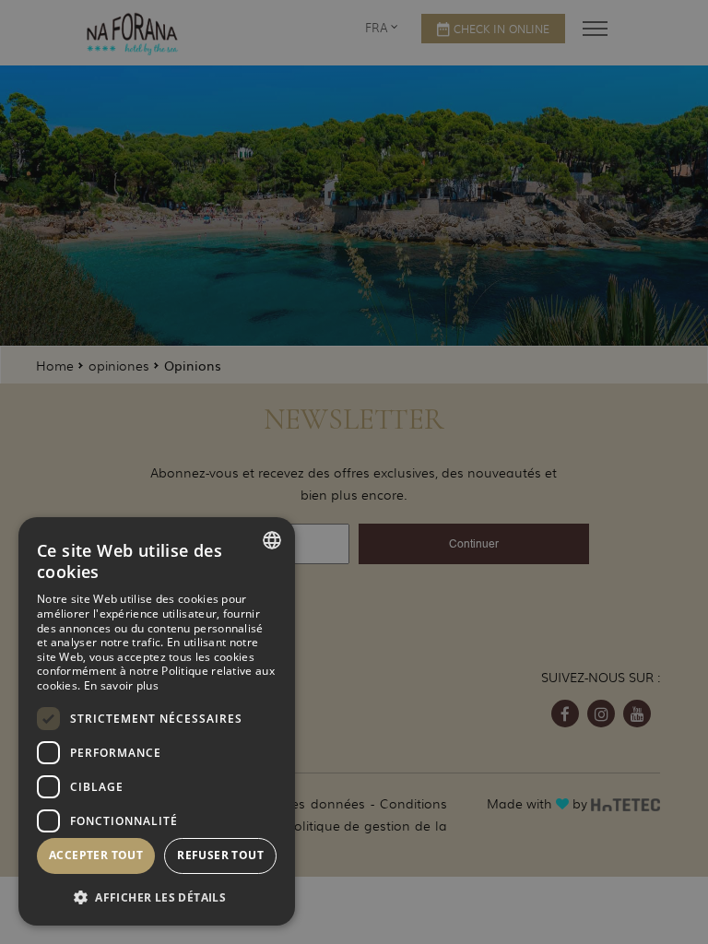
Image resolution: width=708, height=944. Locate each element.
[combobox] (272, 540)
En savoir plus (121, 685)
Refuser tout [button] (220, 855)
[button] (157, 896)
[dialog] (156, 721)
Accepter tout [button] (96, 855)
